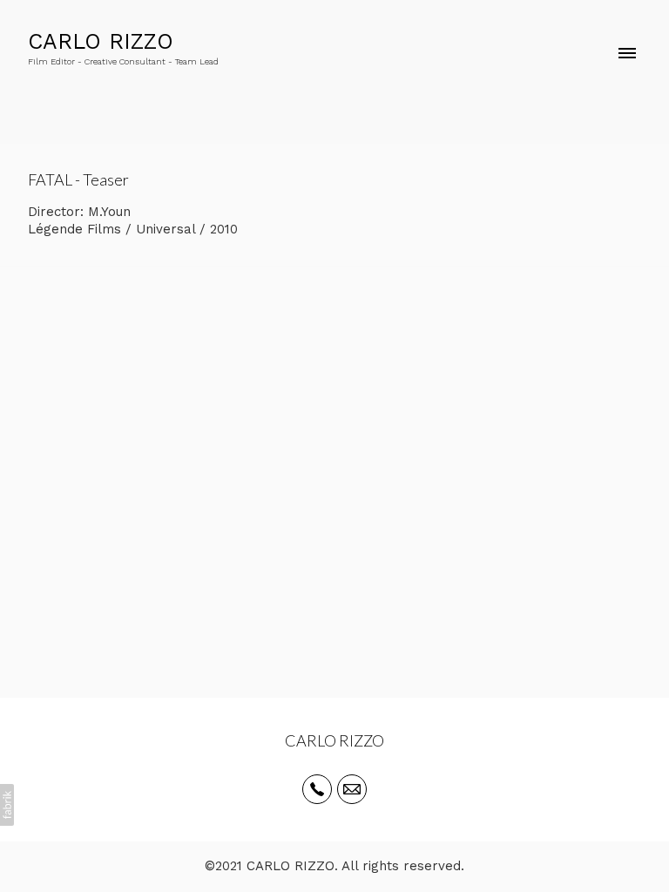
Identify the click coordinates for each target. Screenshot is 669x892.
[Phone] (317, 789)
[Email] (352, 789)
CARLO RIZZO (334, 740)
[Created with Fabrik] (7, 805)
